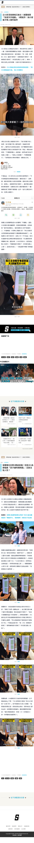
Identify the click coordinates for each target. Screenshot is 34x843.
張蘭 (17, 357)
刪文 (8, 357)
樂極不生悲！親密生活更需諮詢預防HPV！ (25, 420)
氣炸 (13, 357)
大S (3, 778)
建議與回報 (26, 826)
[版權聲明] (24, 354)
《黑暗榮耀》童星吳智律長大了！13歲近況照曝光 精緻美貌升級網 (8, 420)
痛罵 (25, 357)
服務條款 (10, 829)
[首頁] (17, 817)
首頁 (2, 12)
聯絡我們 (14, 826)
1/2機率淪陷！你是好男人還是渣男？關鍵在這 (25, 440)
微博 (19, 546)
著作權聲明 (17, 829)
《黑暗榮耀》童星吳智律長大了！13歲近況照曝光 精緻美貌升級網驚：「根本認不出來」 (18, 7)
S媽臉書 (18, 171)
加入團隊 (24, 829)
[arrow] (2, 2)
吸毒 (12, 778)
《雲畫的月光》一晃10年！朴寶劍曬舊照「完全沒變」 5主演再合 (8, 440)
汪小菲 (3, 357)
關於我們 (8, 826)
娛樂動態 (6, 12)
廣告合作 (20, 826)
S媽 (21, 357)
